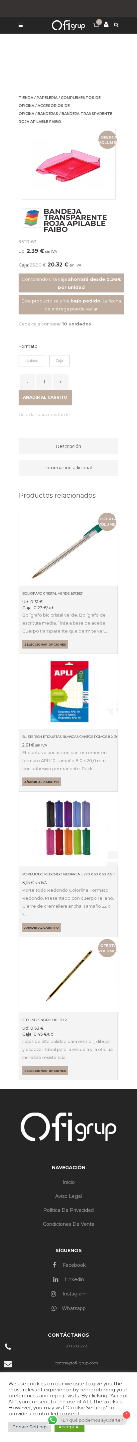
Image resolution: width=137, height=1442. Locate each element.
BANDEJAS (48, 113)
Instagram (73, 1294)
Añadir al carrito (45, 397)
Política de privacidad (68, 1210)
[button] (44, 414)
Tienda (26, 97)
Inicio (69, 1182)
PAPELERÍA (47, 97)
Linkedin (73, 1279)
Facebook (74, 1265)
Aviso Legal (68, 1196)
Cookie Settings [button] (29, 1426)
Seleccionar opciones (45, 644)
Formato (28, 346)
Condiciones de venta (68, 1224)
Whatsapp (74, 1308)
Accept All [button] (69, 1426)
